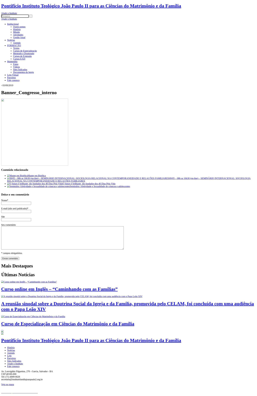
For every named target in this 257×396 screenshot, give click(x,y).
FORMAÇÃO (14, 45)
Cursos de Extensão (22, 56)
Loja (9, 355)
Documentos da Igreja (23, 72)
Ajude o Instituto (9, 13)
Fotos (15, 64)
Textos (16, 48)
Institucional (13, 24)
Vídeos (16, 67)
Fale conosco (13, 80)
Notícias (11, 40)
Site (3, 216)
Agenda (17, 43)
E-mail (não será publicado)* (14, 208)
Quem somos (19, 26)
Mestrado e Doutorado (23, 53)
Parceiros (11, 77)
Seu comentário (8, 225)
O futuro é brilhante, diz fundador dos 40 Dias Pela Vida (88, 183)
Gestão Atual (19, 37)
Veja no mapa (7, 384)
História (17, 29)
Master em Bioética (37, 175)
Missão (16, 32)
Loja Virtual (12, 75)
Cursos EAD (19, 59)
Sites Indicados (20, 69)
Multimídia (12, 61)
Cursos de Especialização (25, 51)
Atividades (18, 34)
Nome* (4, 200)
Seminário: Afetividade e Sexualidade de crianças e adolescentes (100, 186)
